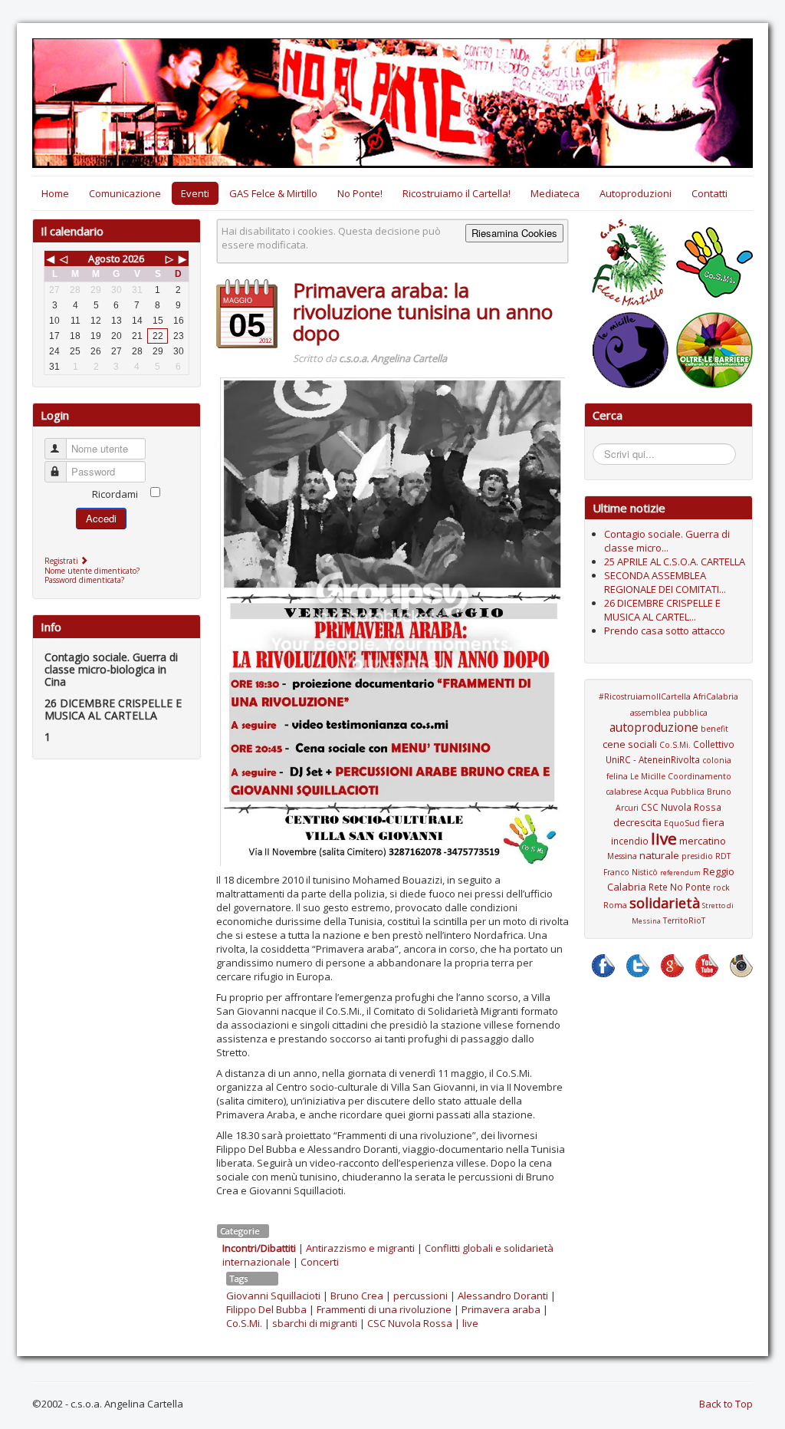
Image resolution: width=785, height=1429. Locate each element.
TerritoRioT (684, 920)
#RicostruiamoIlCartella (645, 696)
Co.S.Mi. (244, 1323)
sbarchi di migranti (314, 1323)
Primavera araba (500, 1309)
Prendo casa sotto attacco (664, 630)
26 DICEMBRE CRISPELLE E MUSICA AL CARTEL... (662, 610)
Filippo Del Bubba (266, 1309)
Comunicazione (125, 193)
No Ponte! (360, 193)
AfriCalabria (715, 696)
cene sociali (630, 744)
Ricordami (115, 494)
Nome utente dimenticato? (92, 570)
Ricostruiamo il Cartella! (456, 193)
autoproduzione (653, 727)
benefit (714, 728)
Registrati (62, 560)
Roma (615, 905)
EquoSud (682, 823)
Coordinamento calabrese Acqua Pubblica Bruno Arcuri (668, 792)
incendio (630, 841)
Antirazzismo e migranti (360, 1248)
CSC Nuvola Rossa (409, 1323)
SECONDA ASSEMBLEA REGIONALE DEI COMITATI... (665, 582)
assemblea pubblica (669, 712)
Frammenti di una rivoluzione (384, 1309)
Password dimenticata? (84, 580)
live (470, 1323)
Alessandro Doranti (503, 1295)
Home (55, 193)
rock (721, 887)
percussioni (420, 1295)
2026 (133, 258)
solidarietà (664, 903)
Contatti (709, 193)
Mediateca (555, 193)
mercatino (702, 841)
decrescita (637, 822)
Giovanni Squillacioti (273, 1295)
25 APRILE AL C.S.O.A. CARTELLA (674, 561)
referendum (680, 872)
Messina (622, 856)
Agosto (104, 258)
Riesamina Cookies (514, 233)
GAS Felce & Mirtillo (273, 193)
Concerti (320, 1262)
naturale (659, 855)
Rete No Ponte (680, 887)
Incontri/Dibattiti (259, 1248)
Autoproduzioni (635, 193)
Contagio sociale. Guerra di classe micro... (667, 541)
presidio (697, 856)
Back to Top (726, 1404)
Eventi (195, 193)
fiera (713, 822)
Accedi (101, 518)
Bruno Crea (356, 1295)
